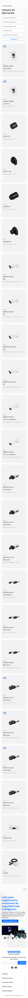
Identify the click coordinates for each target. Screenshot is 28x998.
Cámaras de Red (7, 6)
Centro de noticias (7, 978)
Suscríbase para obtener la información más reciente (14, 958)
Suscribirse (22, 963)
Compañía (5, 974)
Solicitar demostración (10, 921)
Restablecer (14, 39)
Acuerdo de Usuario (7, 982)
